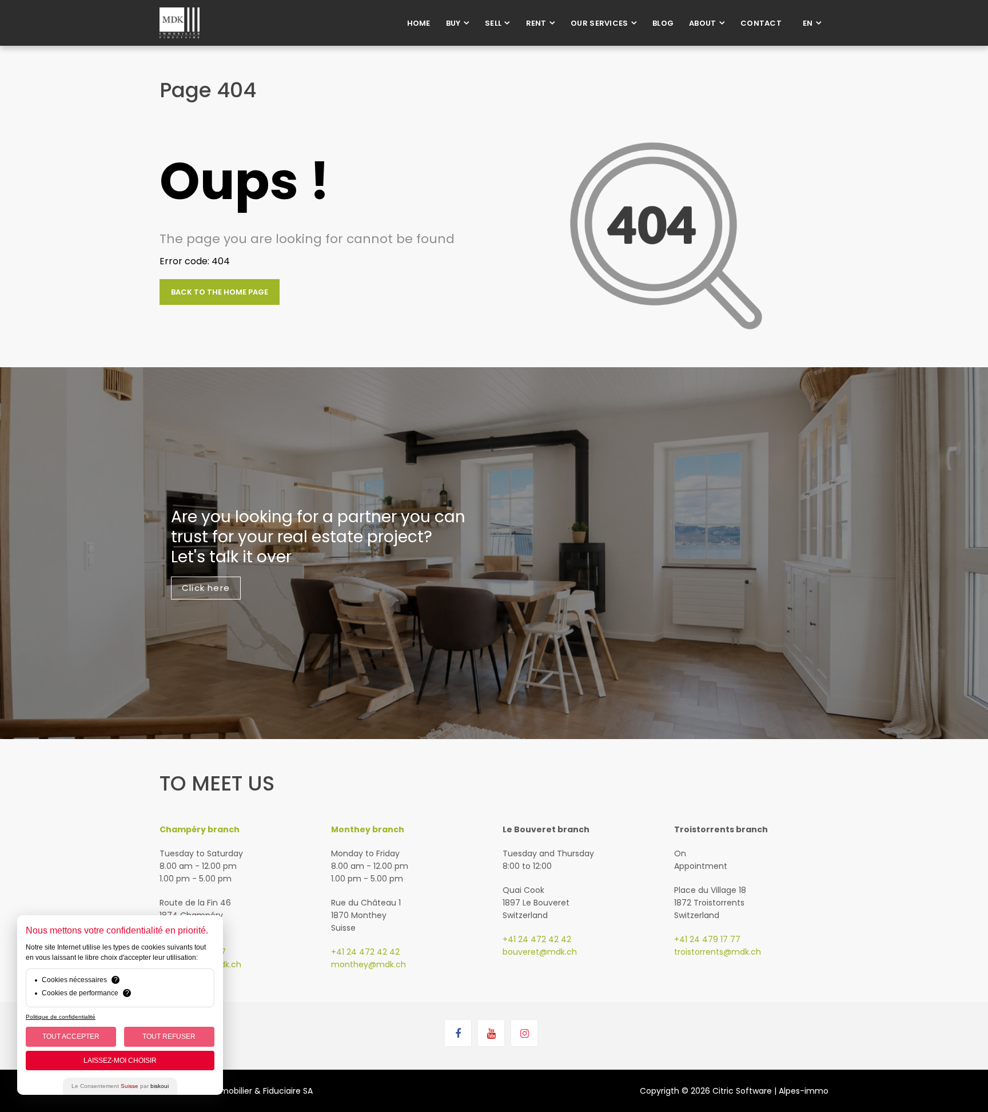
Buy (453, 23)
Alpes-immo (803, 1091)
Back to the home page (219, 292)
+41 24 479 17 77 (707, 939)
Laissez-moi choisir (120, 1061)
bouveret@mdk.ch (540, 952)
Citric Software (742, 1091)
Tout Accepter (70, 1036)
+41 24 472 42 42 (365, 952)
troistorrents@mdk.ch (717, 952)
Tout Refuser (169, 1036)
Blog (663, 23)
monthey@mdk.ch (368, 964)
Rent (536, 23)
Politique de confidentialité (60, 1017)
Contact (761, 23)
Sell (493, 23)
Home (419, 23)
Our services (599, 23)
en (808, 23)
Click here (206, 588)
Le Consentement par (120, 1086)
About (702, 23)
